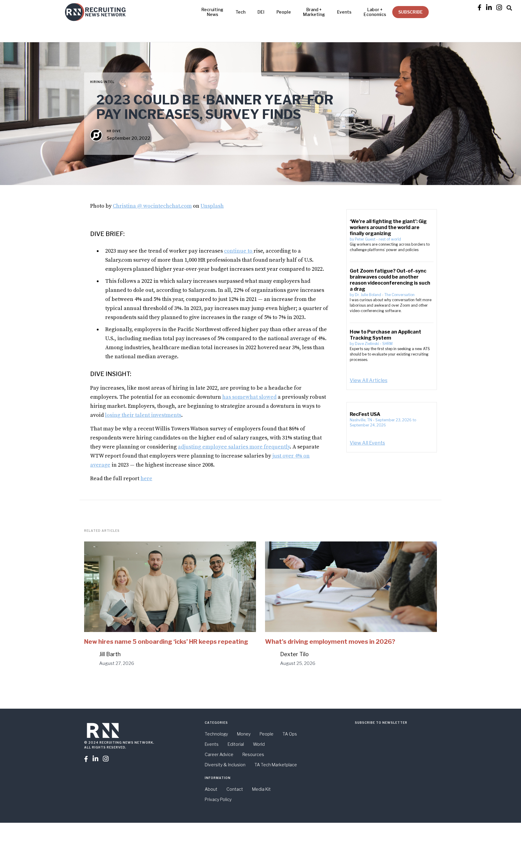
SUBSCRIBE (410, 11)
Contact (234, 789)
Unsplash (212, 206)
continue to (239, 250)
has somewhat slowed (249, 397)
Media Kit (261, 789)
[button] (509, 7)
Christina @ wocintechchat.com (152, 206)
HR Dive (114, 131)
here (146, 478)
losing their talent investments (143, 415)
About (211, 789)
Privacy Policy (218, 799)
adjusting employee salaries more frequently (234, 446)
